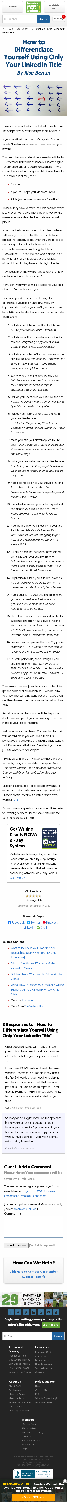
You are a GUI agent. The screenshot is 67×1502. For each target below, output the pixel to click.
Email (43, 928)
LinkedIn (29, 928)
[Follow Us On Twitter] (18, 1312)
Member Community (32, 1432)
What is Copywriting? (46, 1398)
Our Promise (15, 1390)
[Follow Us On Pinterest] (26, 1312)
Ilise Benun (28, 1000)
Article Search (42, 1356)
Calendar (26, 1436)
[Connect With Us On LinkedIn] (33, 1312)
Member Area (29, 1424)
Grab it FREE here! (34, 1497)
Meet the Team (17, 1398)
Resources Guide (43, 1352)
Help (37, 1386)
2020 (10, 29)
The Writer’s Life (33, 1006)
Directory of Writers (19, 1410)
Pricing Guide (42, 1360)
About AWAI (15, 1386)
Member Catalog (30, 1444)
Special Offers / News (20, 1372)
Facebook (18, 923)
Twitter (35, 923)
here (15, 800)
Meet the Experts (17, 1394)
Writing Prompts (43, 1368)
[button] (12, 7)
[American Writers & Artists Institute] (33, 7)
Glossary (39, 1372)
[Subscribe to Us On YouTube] (49, 1312)
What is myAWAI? (44, 1402)
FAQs (37, 1394)
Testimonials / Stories (20, 1402)
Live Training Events (19, 1368)
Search (43, 19)
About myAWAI (29, 1428)
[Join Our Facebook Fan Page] (11, 1312)
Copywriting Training (19, 1359)
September (23, 29)
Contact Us (41, 1390)
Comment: (12, 1214)
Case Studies (15, 1406)
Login (24, 1448)
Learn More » (17, 878)
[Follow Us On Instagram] (41, 1312)
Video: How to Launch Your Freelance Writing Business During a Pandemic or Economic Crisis (37, 989)
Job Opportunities (31, 1440)
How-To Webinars (44, 1364)
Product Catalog (17, 1355)
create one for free (25, 1209)
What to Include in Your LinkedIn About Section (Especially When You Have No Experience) (34, 952)
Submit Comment (16, 1245)
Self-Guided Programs (20, 1363)
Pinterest (52, 923)
